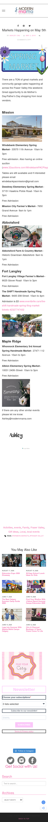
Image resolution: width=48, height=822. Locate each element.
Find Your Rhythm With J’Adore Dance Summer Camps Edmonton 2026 (35, 601)
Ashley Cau (15, 35)
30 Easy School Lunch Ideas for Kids (35, 574)
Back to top (24, 819)
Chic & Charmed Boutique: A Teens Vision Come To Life (34, 629)
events (17, 527)
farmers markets (21, 536)
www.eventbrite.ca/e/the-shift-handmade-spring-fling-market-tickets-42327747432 (24, 305)
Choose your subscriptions (16, 697)
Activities (8, 527)
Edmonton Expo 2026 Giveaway (11, 574)
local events (33, 531)
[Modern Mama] (24, 9)
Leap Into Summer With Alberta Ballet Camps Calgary (12, 629)
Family (25, 527)
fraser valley (37, 536)
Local (23, 531)
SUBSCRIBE (24, 725)
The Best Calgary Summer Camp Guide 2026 (11, 601)
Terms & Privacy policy (24, 731)
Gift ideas (13, 531)
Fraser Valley (37, 527)
